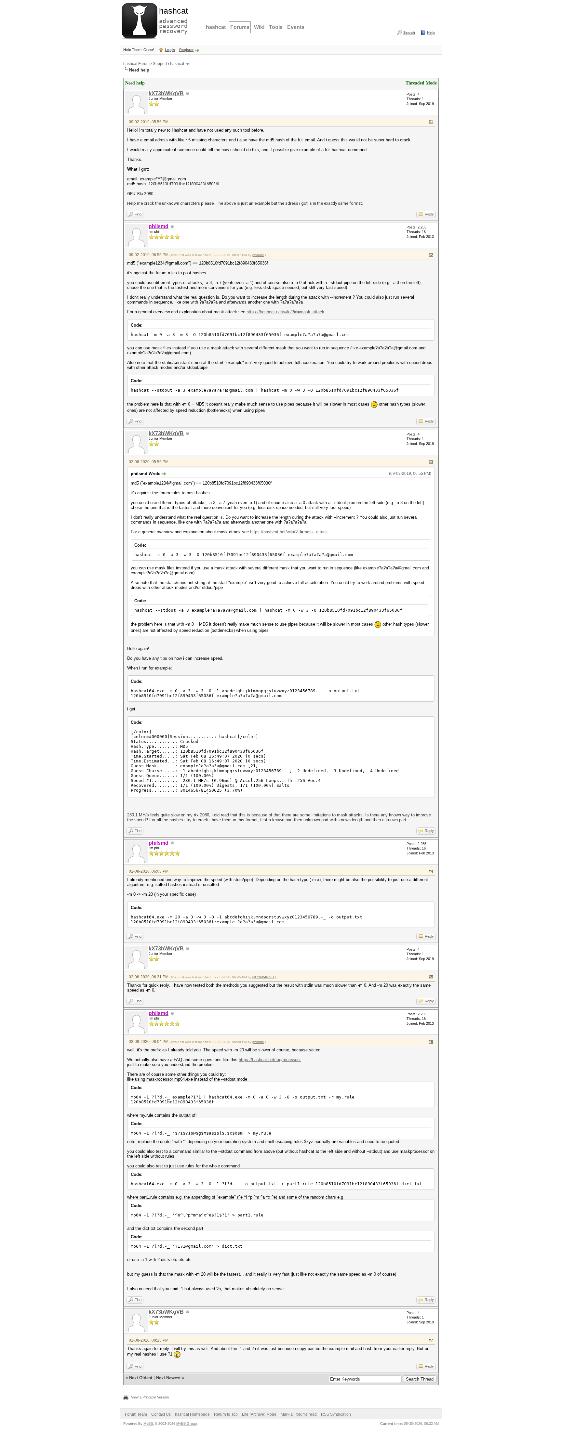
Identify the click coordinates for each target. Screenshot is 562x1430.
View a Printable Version (150, 1397)
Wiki (259, 27)
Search (409, 32)
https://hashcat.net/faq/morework (270, 1059)
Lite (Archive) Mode (259, 1414)
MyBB (148, 1423)
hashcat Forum (136, 63)
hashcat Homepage (192, 1414)
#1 (431, 122)
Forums (239, 27)
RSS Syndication (336, 1414)
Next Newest (168, 1377)
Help (431, 32)
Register (186, 50)
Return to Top (226, 1414)
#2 (431, 255)
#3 (431, 462)
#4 (431, 871)
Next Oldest (140, 1377)
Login (170, 50)
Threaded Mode (421, 82)
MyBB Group (186, 1423)
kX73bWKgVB (166, 93)
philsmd (258, 255)
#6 (431, 1041)
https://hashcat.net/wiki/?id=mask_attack (285, 311)
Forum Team (136, 1414)
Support (160, 63)
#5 (431, 977)
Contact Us (161, 1414)
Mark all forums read (299, 1414)
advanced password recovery (172, 19)
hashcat (216, 27)
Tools (276, 27)
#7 (431, 1340)
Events (295, 27)
